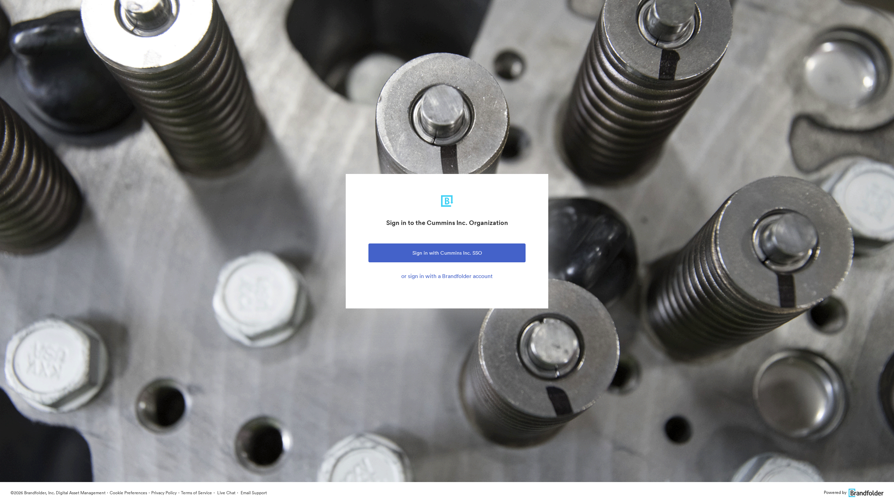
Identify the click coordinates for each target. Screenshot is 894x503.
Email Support (253, 493)
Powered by (835, 492)
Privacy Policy (164, 493)
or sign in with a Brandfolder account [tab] (447, 275)
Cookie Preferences (128, 493)
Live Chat (225, 493)
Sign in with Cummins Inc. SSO (447, 253)
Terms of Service (196, 493)
